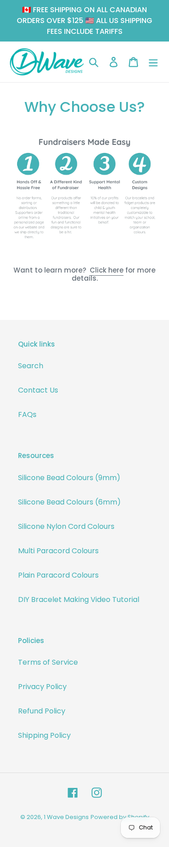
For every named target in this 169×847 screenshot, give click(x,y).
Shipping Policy (44, 735)
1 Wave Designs (66, 817)
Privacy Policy (42, 686)
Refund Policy (41, 711)
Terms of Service (48, 662)
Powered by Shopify (120, 817)
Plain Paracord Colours (58, 575)
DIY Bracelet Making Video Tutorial (78, 599)
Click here (106, 270)
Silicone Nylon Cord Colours (66, 526)
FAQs (27, 414)
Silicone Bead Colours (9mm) (69, 477)
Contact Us (38, 390)
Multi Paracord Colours (58, 551)
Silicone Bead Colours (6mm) (69, 502)
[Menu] (153, 62)
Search (30, 366)
